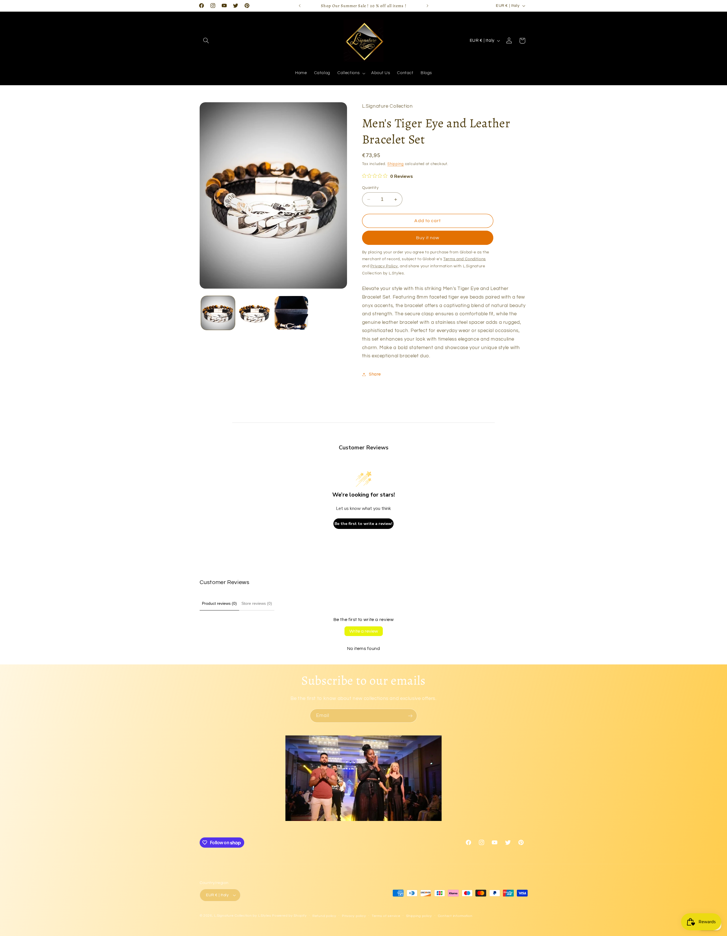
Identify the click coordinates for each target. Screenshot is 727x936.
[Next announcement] (427, 5)
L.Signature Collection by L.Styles (242, 915)
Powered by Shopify (289, 915)
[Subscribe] (410, 716)
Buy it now (428, 237)
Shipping (395, 164)
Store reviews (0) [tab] (256, 603)
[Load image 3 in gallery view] (291, 313)
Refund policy (324, 916)
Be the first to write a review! (363, 523)
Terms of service (386, 916)
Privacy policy (354, 916)
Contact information (455, 916)
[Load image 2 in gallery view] (254, 313)
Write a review (363, 631)
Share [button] (375, 374)
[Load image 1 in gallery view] (218, 313)
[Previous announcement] (299, 5)
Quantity (370, 188)
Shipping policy (419, 916)
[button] (206, 40)
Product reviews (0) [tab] (219, 603)
